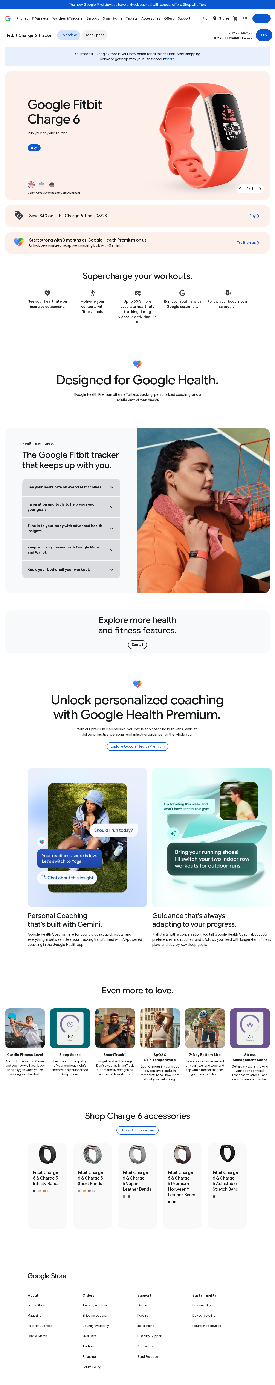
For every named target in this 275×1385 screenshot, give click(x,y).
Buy (264, 35)
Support (184, 18)
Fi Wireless (40, 18)
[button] (205, 18)
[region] (137, 857)
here (170, 59)
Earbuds (92, 18)
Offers (169, 18)
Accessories (150, 18)
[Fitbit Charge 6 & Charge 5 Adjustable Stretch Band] (227, 1186)
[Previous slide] (240, 189)
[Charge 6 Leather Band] (182, 1186)
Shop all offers (194, 5)
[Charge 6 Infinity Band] (47, 1186)
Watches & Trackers (67, 18)
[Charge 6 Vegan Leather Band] (137, 1186)
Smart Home (112, 18)
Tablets (132, 18)
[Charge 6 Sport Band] (92, 1186)
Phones (22, 18)
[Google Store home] (7, 18)
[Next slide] (259, 189)
